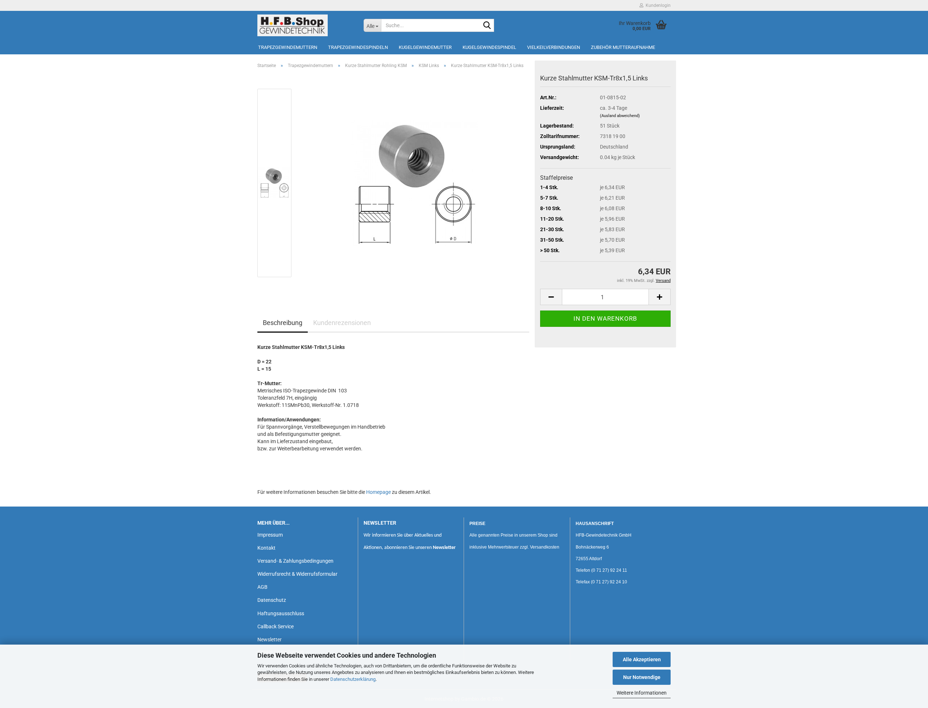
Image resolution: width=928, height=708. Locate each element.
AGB (262, 587)
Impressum (270, 535)
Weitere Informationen (642, 693)
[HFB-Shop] (305, 25)
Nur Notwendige (641, 677)
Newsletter (269, 639)
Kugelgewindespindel (489, 47)
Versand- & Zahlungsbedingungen (295, 561)
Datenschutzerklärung (353, 679)
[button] (551, 297)
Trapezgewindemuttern (287, 47)
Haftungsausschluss (280, 613)
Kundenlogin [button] (657, 5)
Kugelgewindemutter (425, 47)
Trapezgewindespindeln (358, 47)
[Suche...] (487, 25)
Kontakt (266, 548)
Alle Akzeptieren (642, 659)
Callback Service (275, 626)
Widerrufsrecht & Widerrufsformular (297, 574)
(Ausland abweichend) (620, 115)
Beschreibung (282, 322)
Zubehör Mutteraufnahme (623, 47)
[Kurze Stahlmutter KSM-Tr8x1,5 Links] (414, 183)
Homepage (378, 492)
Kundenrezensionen (342, 322)
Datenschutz (271, 600)
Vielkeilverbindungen (553, 47)
